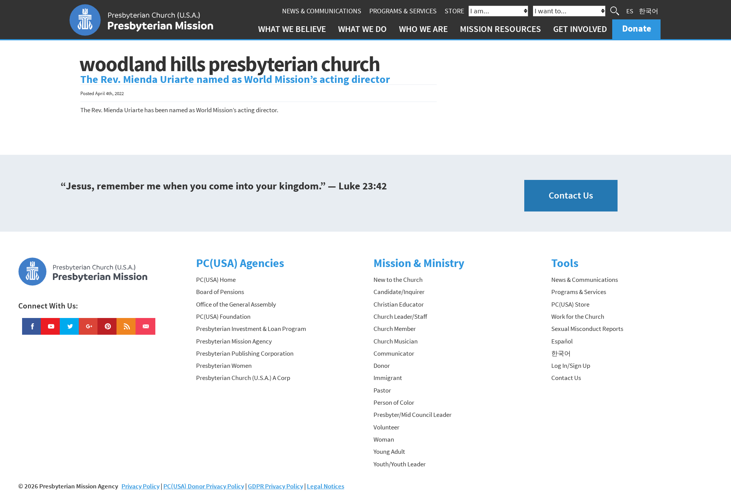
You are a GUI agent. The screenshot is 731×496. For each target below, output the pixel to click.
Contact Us (571, 195)
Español (562, 341)
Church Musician (395, 341)
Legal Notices (325, 486)
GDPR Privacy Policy (275, 486)
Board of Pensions (220, 292)
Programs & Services (403, 10)
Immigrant (387, 378)
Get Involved (580, 28)
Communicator (393, 353)
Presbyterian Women (224, 365)
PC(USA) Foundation (223, 316)
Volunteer (386, 427)
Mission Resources (500, 28)
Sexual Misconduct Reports (587, 328)
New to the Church (398, 279)
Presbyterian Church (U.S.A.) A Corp (243, 378)
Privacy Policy (140, 486)
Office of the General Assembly (236, 304)
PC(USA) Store (570, 304)
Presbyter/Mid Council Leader (412, 414)
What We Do (362, 28)
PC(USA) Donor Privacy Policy (203, 486)
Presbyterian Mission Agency (234, 341)
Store (454, 10)
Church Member (394, 328)
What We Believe (292, 28)
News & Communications (321, 10)
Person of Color (393, 402)
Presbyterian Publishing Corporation (245, 353)
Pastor (382, 390)
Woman (383, 439)
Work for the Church (577, 316)
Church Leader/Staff (400, 316)
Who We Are (423, 28)
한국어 (648, 10)
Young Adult (389, 451)
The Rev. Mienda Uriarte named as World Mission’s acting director (235, 79)
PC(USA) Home (216, 279)
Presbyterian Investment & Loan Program (251, 328)
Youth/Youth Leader (399, 464)
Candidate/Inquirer (399, 292)
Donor (381, 365)
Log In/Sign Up (570, 365)
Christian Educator (398, 304)
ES (629, 10)
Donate (636, 28)
